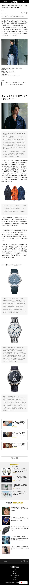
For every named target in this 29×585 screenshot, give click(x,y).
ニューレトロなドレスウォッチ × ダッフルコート (14, 82)
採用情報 (14, 579)
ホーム (2, 10)
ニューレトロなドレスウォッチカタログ (14, 84)
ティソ (10, 16)
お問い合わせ (14, 571)
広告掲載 (14, 577)
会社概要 (14, 569)
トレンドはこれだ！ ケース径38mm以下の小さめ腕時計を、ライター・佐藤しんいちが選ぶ (20, 470)
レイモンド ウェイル (18, 16)
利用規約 (14, 573)
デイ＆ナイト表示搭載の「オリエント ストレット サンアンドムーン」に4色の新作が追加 (20, 493)
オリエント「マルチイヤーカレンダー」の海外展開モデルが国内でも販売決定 (20, 485)
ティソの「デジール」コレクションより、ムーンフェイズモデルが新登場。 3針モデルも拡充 (20, 478)
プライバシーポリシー (14, 575)
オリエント (4, 16)
